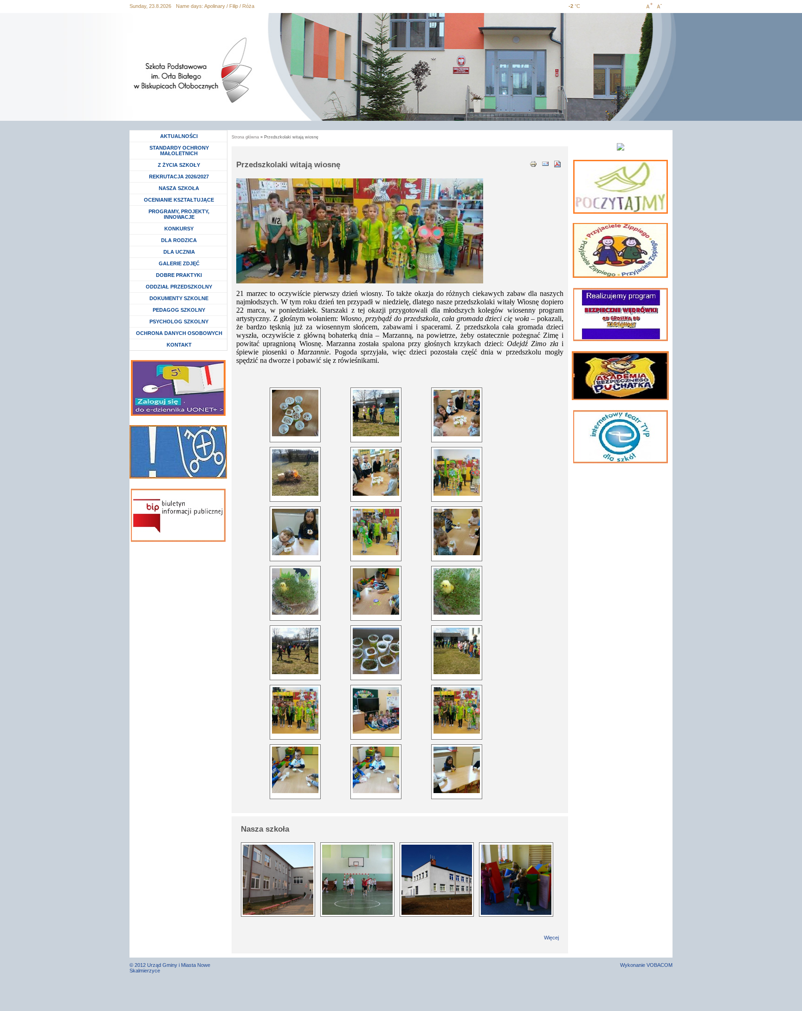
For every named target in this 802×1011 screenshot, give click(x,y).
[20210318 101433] (376, 472)
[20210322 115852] (376, 413)
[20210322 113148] (456, 710)
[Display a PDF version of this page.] (557, 163)
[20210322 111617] (376, 651)
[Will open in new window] (620, 187)
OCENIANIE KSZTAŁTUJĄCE (179, 200)
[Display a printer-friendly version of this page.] (533, 163)
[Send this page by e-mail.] (545, 163)
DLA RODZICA (179, 240)
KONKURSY (181, 228)
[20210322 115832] (295, 472)
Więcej (551, 937)
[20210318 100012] (456, 770)
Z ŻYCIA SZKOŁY (179, 165)
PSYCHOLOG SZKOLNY (178, 321)
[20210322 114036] (376, 532)
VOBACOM (660, 965)
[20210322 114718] (456, 472)
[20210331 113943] (456, 591)
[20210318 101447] (456, 413)
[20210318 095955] (456, 532)
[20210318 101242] (295, 532)
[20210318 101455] (295, 413)
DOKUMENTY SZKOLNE (178, 298)
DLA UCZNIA (180, 252)
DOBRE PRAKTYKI (179, 275)
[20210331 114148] (295, 591)
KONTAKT (179, 345)
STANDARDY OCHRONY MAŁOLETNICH (179, 150)
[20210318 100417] (295, 770)
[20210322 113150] (295, 710)
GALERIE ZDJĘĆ (179, 263)
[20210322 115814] (456, 651)
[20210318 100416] (376, 770)
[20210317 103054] (376, 591)
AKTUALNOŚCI (179, 136)
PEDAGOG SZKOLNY (179, 310)
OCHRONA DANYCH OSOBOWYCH (179, 333)
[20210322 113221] (376, 710)
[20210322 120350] (295, 651)
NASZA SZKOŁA (179, 188)
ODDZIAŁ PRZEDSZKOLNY (179, 286)
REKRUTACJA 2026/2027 (179, 176)
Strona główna (245, 137)
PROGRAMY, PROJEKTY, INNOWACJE (179, 214)
